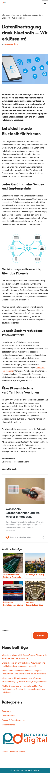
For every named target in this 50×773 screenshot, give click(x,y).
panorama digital (12, 44)
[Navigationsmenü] (45, 3)
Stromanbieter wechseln (17, 752)
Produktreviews (8, 716)
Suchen (5, 630)
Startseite (6, 15)
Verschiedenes (8, 725)
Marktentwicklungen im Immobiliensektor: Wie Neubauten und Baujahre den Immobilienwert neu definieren (23, 689)
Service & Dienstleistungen (13, 720)
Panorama (16, 15)
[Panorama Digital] (5, 2)
